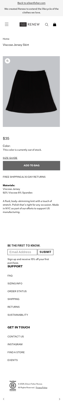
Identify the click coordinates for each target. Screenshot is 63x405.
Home (6, 39)
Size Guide (10, 158)
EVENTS (13, 360)
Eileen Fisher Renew (33, 384)
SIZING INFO (15, 283)
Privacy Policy (41, 388)
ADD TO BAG (32, 165)
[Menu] (6, 24)
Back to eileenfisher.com (32, 3)
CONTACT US (16, 336)
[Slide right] (59, 399)
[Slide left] (3, 399)
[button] (54, 24)
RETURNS (14, 307)
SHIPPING (13, 299)
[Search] (47, 24)
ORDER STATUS (17, 291)
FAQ (10, 276)
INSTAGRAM (15, 344)
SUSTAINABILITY (18, 315)
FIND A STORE (16, 352)
